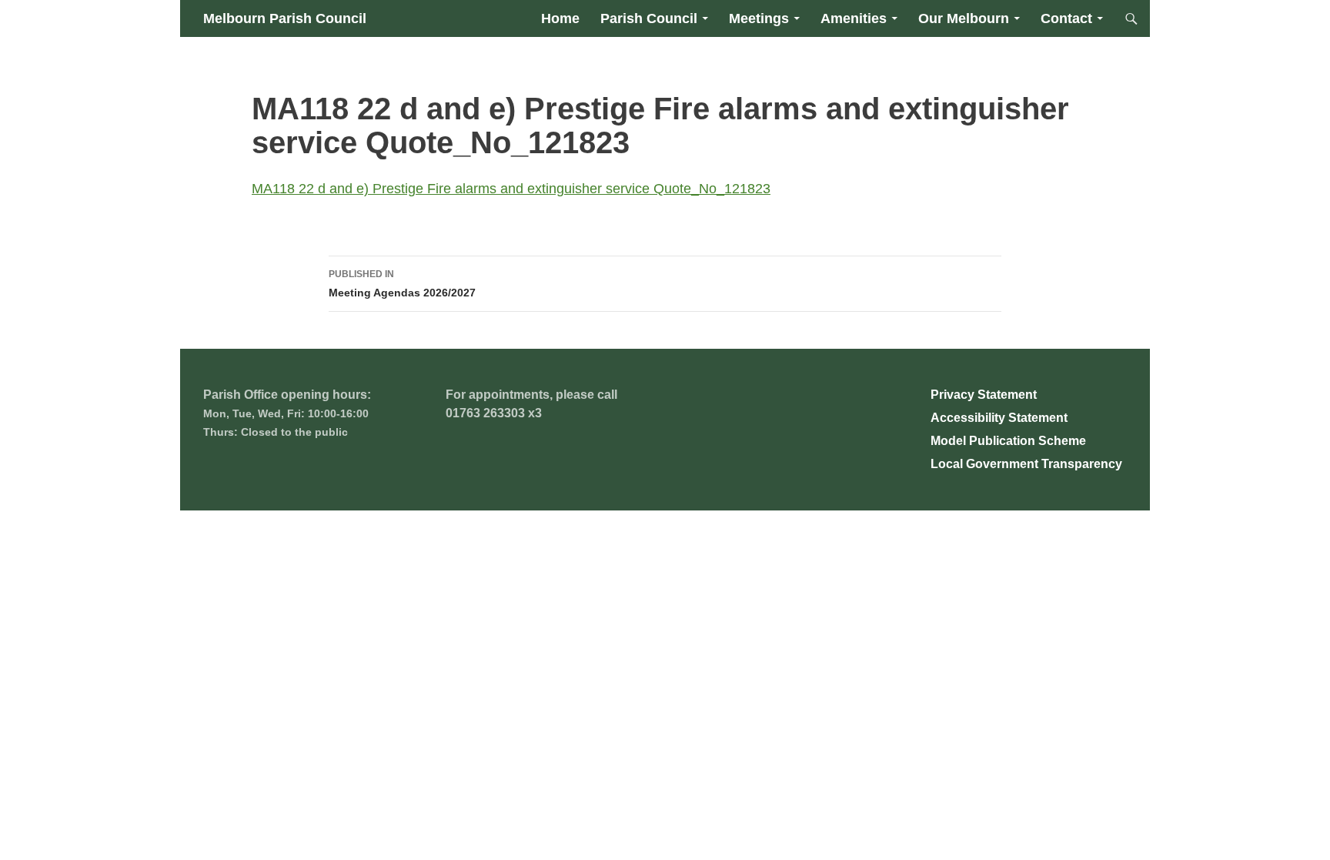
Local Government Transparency (1026, 463)
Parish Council (648, 18)
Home (560, 18)
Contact (1066, 18)
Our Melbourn (963, 18)
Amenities (853, 18)
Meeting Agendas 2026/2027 (402, 284)
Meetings (759, 18)
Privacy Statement (984, 394)
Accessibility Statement (999, 417)
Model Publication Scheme (1008, 440)
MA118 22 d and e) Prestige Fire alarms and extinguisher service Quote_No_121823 (511, 188)
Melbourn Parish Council (284, 18)
